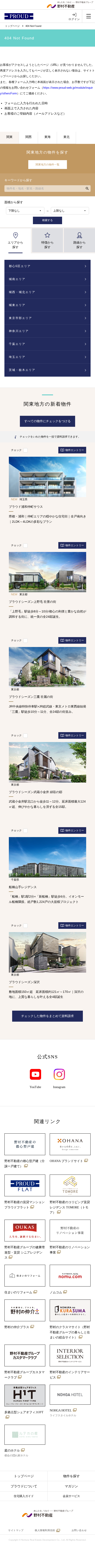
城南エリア (17, 279)
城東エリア (17, 305)
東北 (66, 137)
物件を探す (71, 1476)
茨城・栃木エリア (22, 370)
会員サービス (71, 1496)
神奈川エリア (19, 331)
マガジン (71, 1486)
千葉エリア (17, 344)
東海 (47, 137)
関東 (9, 137)
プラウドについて (24, 1486)
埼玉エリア (17, 357)
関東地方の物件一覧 (47, 164)
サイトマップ (15, 1530)
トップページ (12, 26)
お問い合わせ (79, 1530)
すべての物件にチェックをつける (47, 421)
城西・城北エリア (22, 292)
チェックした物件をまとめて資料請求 (47, 1016)
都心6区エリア (20, 266)
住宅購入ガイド (24, 1496)
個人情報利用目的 (45, 1530)
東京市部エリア (20, 318)
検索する (47, 220)
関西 (28, 137)
